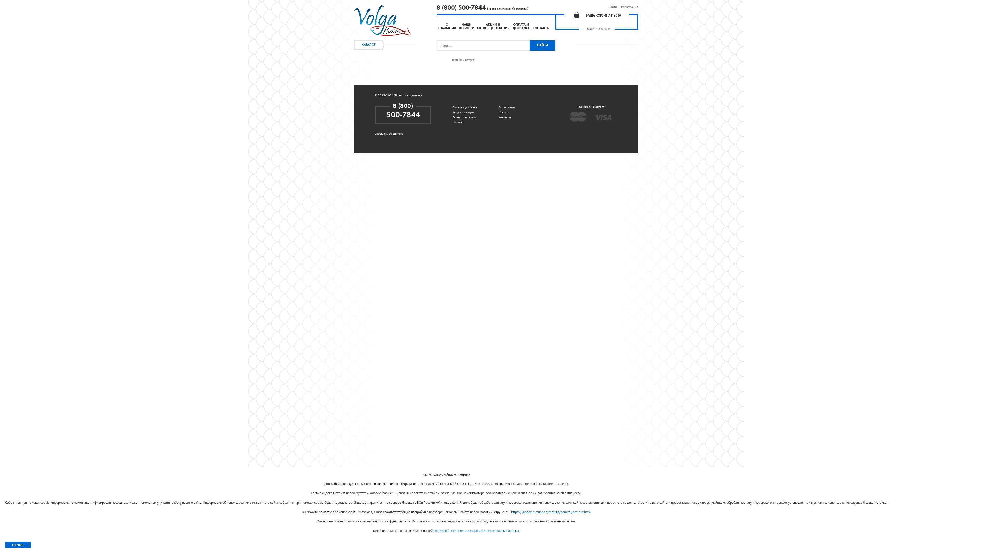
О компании (507, 107)
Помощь (457, 122)
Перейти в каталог (598, 28)
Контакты (541, 28)
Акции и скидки (463, 112)
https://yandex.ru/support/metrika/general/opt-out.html (551, 512)
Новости (504, 112)
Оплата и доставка (464, 107)
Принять (18, 544)
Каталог (369, 45)
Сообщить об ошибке (389, 133)
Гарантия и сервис (464, 117)
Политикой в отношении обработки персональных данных (476, 531)
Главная (457, 59)
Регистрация (629, 7)
